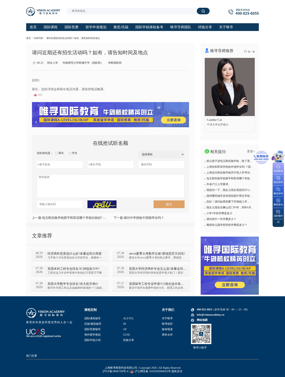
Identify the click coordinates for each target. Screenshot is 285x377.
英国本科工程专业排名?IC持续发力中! (73, 268)
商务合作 (167, 334)
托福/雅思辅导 (92, 323)
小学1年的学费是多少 (219, 213)
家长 (61, 153)
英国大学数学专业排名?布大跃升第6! (73, 283)
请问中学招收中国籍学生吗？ (139, 217)
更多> (251, 151)
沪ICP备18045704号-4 (115, 371)
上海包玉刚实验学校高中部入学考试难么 (230, 172)
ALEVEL (128, 318)
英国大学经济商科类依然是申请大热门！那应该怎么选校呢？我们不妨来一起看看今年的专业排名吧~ (157, 272)
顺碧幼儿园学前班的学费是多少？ (226, 224)
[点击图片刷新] (102, 204)
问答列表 (38, 38)
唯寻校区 (167, 323)
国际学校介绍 (92, 340)
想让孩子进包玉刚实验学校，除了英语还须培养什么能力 (240, 161)
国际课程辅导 (92, 318)
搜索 (203, 11)
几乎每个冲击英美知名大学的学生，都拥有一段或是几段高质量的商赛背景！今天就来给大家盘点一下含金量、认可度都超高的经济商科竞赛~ (76, 257)
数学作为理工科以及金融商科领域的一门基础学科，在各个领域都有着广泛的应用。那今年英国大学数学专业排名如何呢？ (76, 287)
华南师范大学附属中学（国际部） (83, 63)
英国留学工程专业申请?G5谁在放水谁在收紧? (157, 283)
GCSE (126, 334)
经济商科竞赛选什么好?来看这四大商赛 (75, 253)
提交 (169, 204)
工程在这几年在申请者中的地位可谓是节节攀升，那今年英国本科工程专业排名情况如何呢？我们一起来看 (76, 272)
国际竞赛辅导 (92, 329)
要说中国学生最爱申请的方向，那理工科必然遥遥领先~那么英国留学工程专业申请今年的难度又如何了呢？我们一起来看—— (157, 287)
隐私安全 (177, 371)
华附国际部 (115, 63)
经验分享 (128, 340)
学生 (74, 153)
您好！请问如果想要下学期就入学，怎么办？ (233, 201)
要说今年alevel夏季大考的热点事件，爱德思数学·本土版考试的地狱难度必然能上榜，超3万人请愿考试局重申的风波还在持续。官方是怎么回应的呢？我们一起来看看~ (157, 257)
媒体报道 (167, 329)
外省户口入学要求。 (218, 184)
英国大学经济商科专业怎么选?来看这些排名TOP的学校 (157, 268)
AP (125, 329)
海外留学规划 (92, 334)
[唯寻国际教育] (230, 266)
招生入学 (52, 63)
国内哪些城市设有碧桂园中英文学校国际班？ (233, 195)
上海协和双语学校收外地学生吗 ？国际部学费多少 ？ (238, 166)
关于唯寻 (167, 318)
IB (124, 323)
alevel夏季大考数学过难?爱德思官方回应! (157, 253)
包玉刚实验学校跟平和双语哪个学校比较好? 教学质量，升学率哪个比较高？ (69, 217)
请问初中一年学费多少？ (221, 219)
